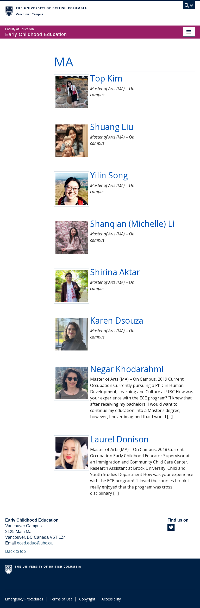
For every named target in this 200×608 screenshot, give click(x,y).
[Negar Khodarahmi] (71, 382)
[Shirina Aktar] (71, 285)
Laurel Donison (119, 439)
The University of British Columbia (85, 11)
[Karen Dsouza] (71, 334)
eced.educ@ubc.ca (35, 543)
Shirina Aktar (115, 272)
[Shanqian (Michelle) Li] (71, 237)
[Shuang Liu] (71, 140)
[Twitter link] (170, 528)
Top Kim (106, 78)
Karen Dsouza (116, 320)
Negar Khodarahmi (127, 368)
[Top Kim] (71, 92)
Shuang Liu (111, 126)
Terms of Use (61, 599)
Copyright (87, 599)
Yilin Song (109, 175)
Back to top (16, 551)
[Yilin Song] (71, 188)
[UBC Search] (189, 6)
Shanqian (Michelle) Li (132, 223)
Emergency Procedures (24, 599)
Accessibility (111, 599)
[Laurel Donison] (71, 452)
